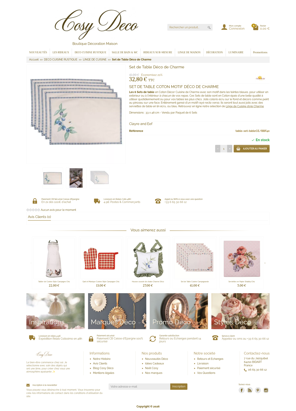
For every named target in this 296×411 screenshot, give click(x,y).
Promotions (260, 52)
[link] (242, 390)
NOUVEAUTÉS (38, 52)
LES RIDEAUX (61, 52)
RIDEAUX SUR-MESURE (157, 52)
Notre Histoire (101, 358)
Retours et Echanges (210, 358)
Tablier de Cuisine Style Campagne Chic (54, 282)
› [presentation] (265, 262)
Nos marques (153, 373)
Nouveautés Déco (156, 358)
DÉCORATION (214, 52)
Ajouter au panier (255, 148)
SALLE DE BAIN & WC (125, 52)
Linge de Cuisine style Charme (245, 106)
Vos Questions (206, 373)
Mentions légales (103, 373)
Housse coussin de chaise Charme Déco (148, 282)
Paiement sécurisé (208, 368)
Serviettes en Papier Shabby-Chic (242, 282)
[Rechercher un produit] (209, 27)
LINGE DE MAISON (189, 52)
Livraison (202, 363)
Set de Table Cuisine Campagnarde (195, 282)
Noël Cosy (151, 368)
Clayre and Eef (140, 124)
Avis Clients (100, 363)
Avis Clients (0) (39, 217)
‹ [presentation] (31, 262)
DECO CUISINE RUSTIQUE (90, 52)
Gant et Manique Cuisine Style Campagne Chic (101, 282)
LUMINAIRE (236, 52)
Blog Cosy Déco (103, 368)
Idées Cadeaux (154, 363)
